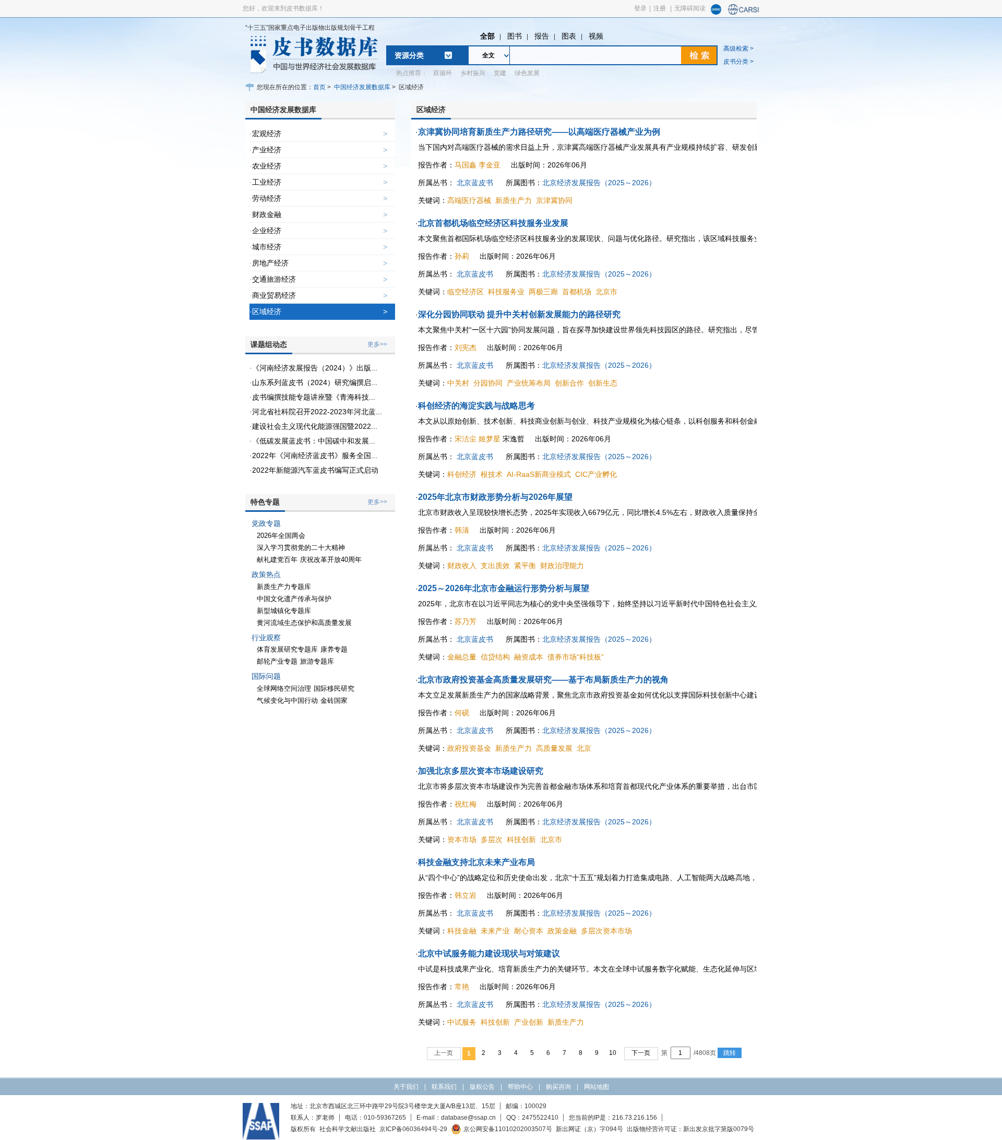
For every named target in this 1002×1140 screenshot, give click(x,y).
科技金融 (461, 931)
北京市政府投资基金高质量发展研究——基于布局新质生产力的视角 (543, 679)
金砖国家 (334, 700)
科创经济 (461, 474)
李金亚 (489, 165)
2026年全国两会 (281, 535)
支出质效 (495, 565)
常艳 (462, 986)
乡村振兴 (472, 73)
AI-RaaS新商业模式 (539, 474)
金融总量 (461, 657)
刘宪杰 (465, 347)
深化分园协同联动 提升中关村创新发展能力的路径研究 (519, 314)
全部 (487, 36)
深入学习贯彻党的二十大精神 (301, 547)
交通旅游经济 (274, 279)
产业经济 (266, 150)
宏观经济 (266, 133)
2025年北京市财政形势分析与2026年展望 (495, 497)
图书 (514, 36)
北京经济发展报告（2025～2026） (599, 182)
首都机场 (576, 291)
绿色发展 (527, 73)
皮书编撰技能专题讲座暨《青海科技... (313, 397)
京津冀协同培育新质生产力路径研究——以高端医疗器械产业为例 (539, 131)
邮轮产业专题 (277, 661)
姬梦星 (489, 439)
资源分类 (409, 55)
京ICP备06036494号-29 (413, 1129)
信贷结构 (495, 657)
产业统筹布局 (529, 383)
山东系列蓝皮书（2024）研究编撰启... (314, 382)
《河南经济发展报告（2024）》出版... (314, 368)
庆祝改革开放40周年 (331, 559)
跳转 (729, 1053)
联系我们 (444, 1086)
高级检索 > (738, 48)
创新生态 (602, 383)
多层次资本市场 (606, 931)
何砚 (462, 713)
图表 (569, 36)
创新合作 (569, 383)
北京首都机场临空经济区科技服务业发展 (493, 223)
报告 (541, 36)
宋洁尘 (465, 439)
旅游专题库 (317, 661)
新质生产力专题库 (284, 587)
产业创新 (528, 1022)
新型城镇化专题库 (284, 611)
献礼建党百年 (277, 559)
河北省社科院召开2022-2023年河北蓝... (317, 411)
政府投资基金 (469, 748)
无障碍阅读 (690, 8)
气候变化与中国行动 (287, 700)
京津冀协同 (554, 200)
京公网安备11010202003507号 (507, 1129)
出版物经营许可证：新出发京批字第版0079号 (690, 1129)
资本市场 (461, 839)
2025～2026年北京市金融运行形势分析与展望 (503, 588)
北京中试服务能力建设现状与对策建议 (489, 953)
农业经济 (266, 166)
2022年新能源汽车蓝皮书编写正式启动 (315, 470)
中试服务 (461, 1022)
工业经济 (266, 182)
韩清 (462, 530)
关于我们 (406, 1086)
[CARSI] (743, 12)
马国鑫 (465, 165)
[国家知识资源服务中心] (716, 12)
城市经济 (266, 247)
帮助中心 (520, 1086)
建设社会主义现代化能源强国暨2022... (314, 426)
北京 (584, 748)
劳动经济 (266, 198)
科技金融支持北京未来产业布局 (476, 862)
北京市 (606, 291)
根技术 (492, 474)
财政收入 (461, 565)
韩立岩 (465, 895)
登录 (640, 8)
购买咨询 (558, 1086)
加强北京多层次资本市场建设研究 (480, 770)
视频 (596, 36)
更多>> (377, 344)
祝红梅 (465, 804)
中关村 (458, 383)
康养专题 (334, 649)
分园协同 (488, 383)
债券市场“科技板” (575, 657)
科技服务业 (506, 291)
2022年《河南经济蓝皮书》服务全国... (314, 455)
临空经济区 (465, 291)
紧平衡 (525, 565)
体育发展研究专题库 (287, 649)
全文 (488, 55)
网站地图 (596, 1086)
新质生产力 (513, 200)
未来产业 (495, 931)
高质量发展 (554, 748)
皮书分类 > (738, 61)
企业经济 (266, 230)
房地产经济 (270, 263)
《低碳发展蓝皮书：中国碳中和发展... (313, 441)
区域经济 (266, 311)
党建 (500, 73)
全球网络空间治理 (284, 688)
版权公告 (482, 1086)
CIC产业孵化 (596, 474)
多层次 (492, 839)
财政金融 (266, 214)
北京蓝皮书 (475, 182)
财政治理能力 (562, 565)
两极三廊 (543, 291)
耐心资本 (528, 931)
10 (612, 1053)
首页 (319, 87)
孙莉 (462, 256)
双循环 (442, 73)
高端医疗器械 (469, 200)
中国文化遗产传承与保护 (294, 599)
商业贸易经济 (274, 295)
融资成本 (528, 657)
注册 (659, 8)
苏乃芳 (465, 621)
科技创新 (521, 839)
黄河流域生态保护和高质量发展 (304, 623)
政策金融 (562, 931)
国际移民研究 (334, 688)
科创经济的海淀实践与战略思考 (476, 405)
